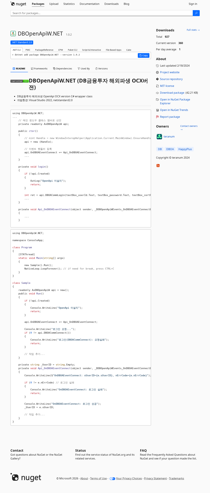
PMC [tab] (28, 49)
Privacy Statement (155, 478)
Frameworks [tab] (40, 68)
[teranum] (159, 137)
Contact (16, 450)
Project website (169, 72)
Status (80, 450)
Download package (172, 92)
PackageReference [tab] (44, 49)
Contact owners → (189, 127)
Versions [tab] (103, 68)
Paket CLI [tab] (72, 49)
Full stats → (193, 29)
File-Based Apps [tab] (113, 49)
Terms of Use (98, 478)
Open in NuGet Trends (174, 110)
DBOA (170, 149)
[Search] (196, 13)
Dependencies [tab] (63, 68)
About (84, 478)
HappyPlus (185, 149)
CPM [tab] (60, 49)
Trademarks (176, 478)
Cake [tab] (128, 49)
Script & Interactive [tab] (91, 49)
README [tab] (20, 68)
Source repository (171, 79)
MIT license (167, 86)
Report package (170, 117)
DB (160, 149)
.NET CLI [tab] (16, 49)
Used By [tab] (85, 68)
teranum (169, 136)
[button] (143, 55)
